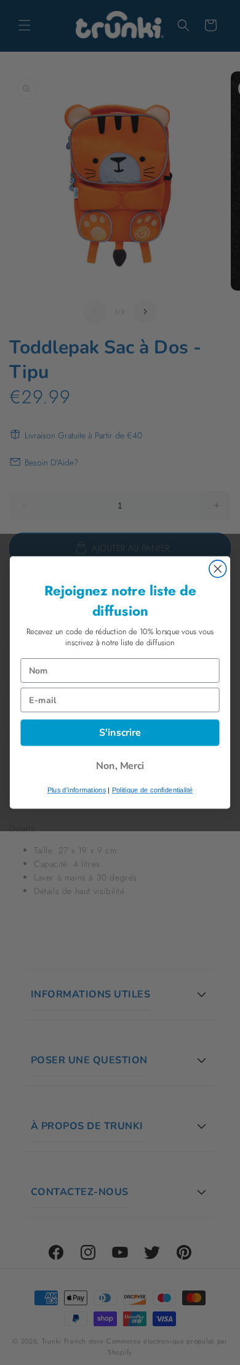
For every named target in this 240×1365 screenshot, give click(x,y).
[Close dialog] (217, 569)
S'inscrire (120, 732)
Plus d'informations (76, 790)
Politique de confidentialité (152, 790)
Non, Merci (120, 765)
